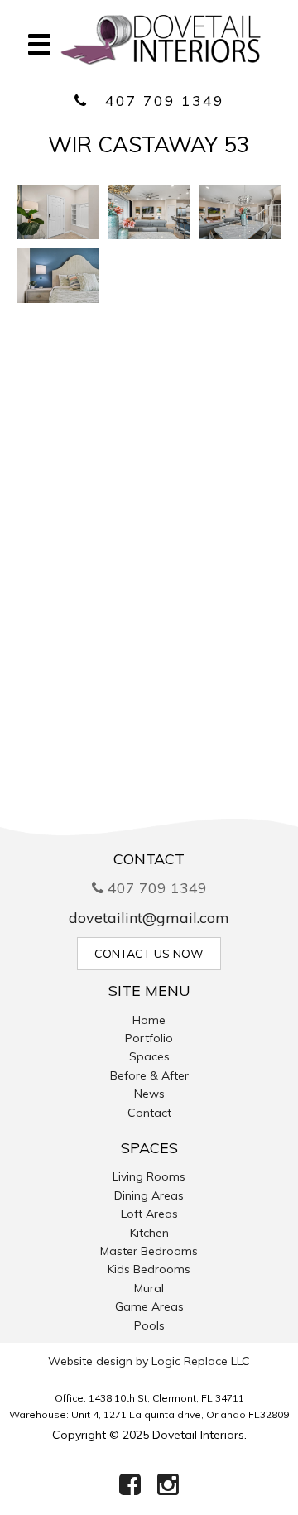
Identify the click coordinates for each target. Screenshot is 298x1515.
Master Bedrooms (149, 1250)
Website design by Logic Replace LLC (149, 1361)
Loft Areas (149, 1213)
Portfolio (149, 1038)
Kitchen (149, 1232)
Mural (149, 1288)
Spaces (149, 1056)
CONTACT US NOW (149, 953)
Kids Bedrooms (149, 1269)
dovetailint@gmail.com (149, 917)
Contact (149, 1112)
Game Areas (149, 1306)
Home (149, 1019)
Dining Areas (149, 1195)
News (149, 1093)
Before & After (149, 1075)
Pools (149, 1325)
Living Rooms (149, 1176)
